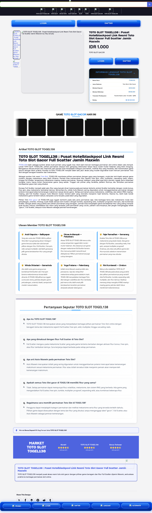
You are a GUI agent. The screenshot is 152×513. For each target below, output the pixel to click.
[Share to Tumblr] (50, 500)
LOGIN (43, 23)
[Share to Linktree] (31, 500)
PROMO (18, 506)
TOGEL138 (23, 165)
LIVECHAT (107, 506)
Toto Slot (44, 176)
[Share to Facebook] (25, 500)
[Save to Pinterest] (38, 500)
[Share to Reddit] (44, 500)
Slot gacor (33, 200)
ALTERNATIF (136, 506)
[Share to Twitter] (19, 500)
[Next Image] (82, 62)
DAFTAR (109, 23)
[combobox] (73, 4)
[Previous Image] (23, 62)
